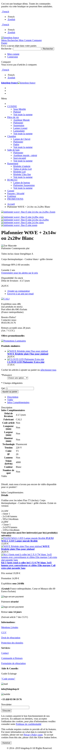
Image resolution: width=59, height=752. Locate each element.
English (11, 19)
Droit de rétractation (10, 637)
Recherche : (7, 48)
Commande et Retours (12, 658)
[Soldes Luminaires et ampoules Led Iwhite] (13, 341)
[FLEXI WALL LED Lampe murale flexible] (23, 538)
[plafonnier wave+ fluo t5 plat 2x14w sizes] (22, 222)
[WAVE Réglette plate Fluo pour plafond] (27, 351)
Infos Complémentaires (18, 402)
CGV (4, 632)
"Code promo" (8, 678)
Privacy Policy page (33, 734)
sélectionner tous (48, 370)
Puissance (6, 375)
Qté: (3, 388)
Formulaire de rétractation (13, 663)
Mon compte (13, 54)
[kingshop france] (10, 37)
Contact (5, 653)
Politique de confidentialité (28, 724)
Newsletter (6, 704)
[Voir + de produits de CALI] (5, 299)
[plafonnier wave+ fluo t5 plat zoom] (19, 225)
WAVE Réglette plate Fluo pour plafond (27, 354)
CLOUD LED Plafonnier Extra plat (25, 362)
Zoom (52, 212)
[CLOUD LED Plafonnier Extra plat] (25, 359)
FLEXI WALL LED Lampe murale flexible (27, 539)
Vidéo (10, 399)
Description (12, 397)
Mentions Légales (9, 627)
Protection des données (12, 642)
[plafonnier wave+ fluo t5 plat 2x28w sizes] (22, 217)
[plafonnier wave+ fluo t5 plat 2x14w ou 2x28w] (25, 219)
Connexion (12, 56)
